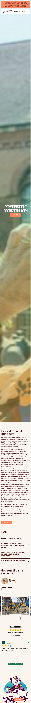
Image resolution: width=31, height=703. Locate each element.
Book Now (18, 699)
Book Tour (15, 215)
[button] (16, 11)
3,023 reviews (18, 632)
